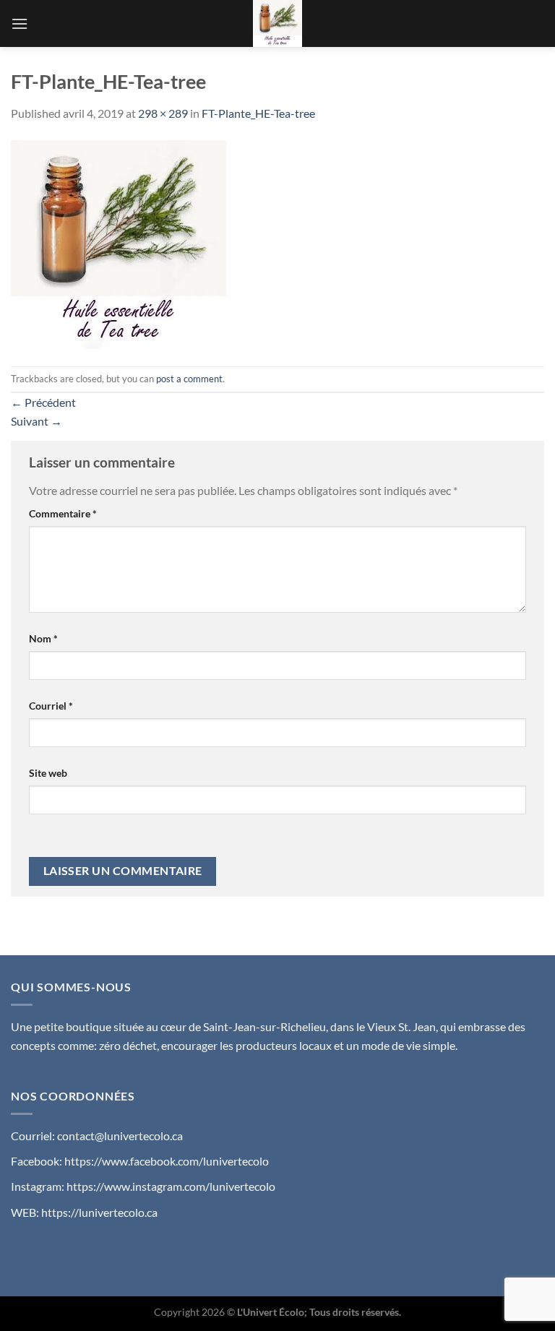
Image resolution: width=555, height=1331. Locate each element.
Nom (43, 638)
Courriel (51, 705)
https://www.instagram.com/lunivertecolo (170, 1186)
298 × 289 (163, 113)
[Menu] (19, 23)
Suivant (36, 421)
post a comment (189, 378)
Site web (48, 773)
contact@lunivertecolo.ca (120, 1135)
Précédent (43, 402)
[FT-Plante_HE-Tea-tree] (118, 242)
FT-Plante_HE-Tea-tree (258, 113)
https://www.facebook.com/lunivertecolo (166, 1161)
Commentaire (63, 513)
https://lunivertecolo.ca (99, 1212)
